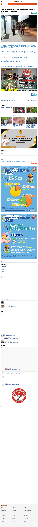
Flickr (14, 521)
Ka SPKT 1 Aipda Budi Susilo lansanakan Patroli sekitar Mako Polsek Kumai (29, 99)
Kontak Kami (15, 510)
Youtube (26, 519)
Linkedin (14, 518)
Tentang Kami (3, 510)
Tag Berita (4, 266)
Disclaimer (26, 509)
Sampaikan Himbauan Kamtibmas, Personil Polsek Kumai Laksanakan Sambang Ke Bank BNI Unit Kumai (9, 100)
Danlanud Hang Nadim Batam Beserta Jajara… (11, 306)
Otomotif (2, 334)
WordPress (26, 517)
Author (3, 269)
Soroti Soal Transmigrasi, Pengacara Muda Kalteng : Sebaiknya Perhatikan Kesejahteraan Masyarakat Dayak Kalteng (6, 108)
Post (3, 271)
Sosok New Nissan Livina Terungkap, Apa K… (11, 338)
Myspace (3, 519)
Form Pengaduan (27, 510)
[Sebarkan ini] (32, 13)
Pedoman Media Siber (5, 511)
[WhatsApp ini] (36, 13)
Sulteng (6, 383)
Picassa (3, 521)
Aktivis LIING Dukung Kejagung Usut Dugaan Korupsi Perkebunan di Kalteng (31, 114)
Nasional (6, 379)
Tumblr (3, 517)
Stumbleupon (15, 517)
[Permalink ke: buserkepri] (2, 13)
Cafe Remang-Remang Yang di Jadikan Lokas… (12, 373)
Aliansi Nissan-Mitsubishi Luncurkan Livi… (11, 342)
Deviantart (26, 518)
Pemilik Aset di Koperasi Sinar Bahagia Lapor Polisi (5, 125)
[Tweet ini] (34, 13)
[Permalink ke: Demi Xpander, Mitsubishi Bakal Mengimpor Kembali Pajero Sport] (19, 323)
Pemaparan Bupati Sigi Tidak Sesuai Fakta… (12, 380)
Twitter (14, 515)
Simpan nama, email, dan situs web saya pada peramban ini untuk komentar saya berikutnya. (17, 161)
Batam (2, 298)
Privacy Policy (15, 509)
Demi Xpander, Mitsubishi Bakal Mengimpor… (8, 335)
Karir (25, 507)
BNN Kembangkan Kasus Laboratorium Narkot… (11, 302)
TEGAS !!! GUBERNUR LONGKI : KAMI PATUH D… (12, 384)
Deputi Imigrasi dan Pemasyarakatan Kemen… (8, 299)
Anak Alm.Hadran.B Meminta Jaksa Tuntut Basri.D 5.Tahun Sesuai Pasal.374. (18, 125)
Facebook (3, 515)
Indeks (2, 507)
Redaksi (2, 509)
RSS (25, 521)
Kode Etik (14, 507)
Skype (14, 519)
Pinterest (26, 515)
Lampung (6, 368)
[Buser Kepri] (19, 1)
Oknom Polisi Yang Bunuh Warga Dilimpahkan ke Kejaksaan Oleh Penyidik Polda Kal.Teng (18, 114)
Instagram (3, 518)
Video (3, 273)
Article (3, 268)
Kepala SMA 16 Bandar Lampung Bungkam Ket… (12, 369)
